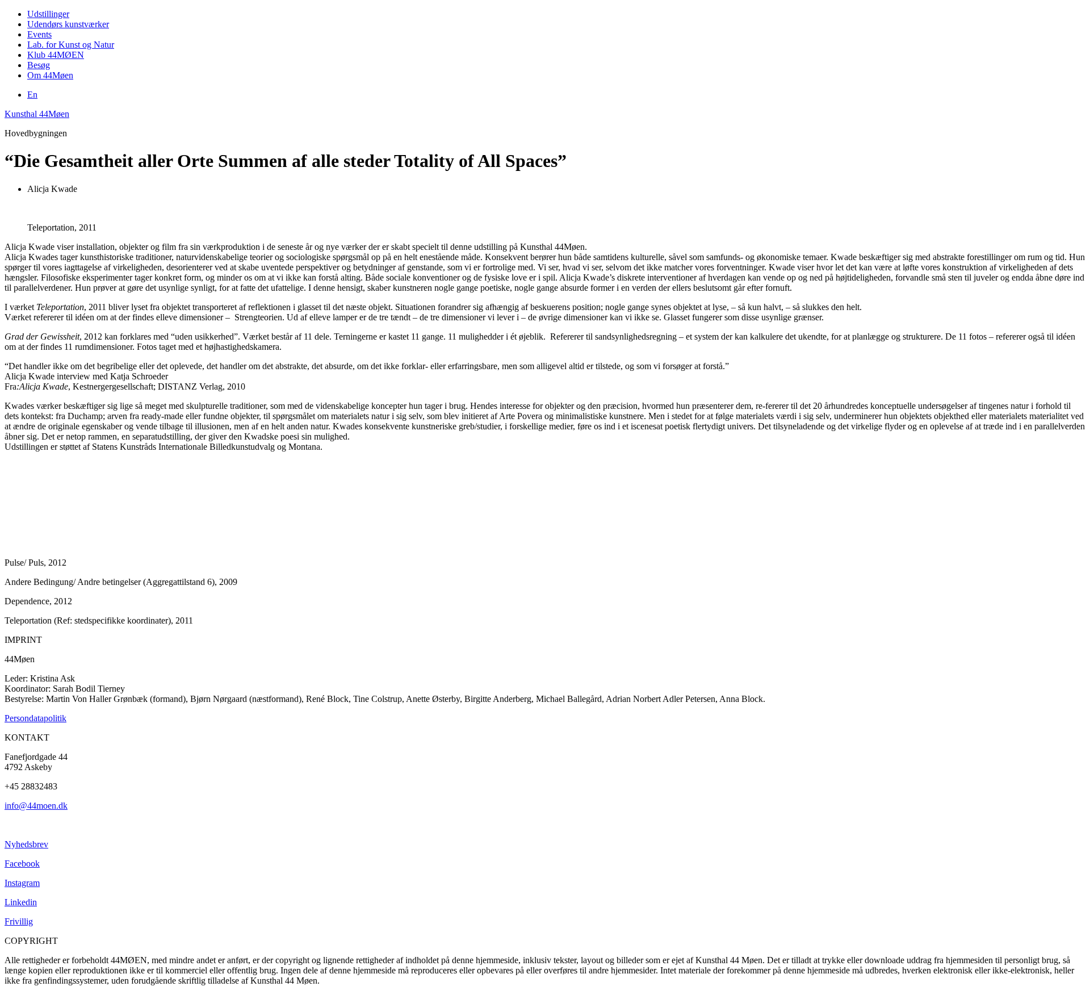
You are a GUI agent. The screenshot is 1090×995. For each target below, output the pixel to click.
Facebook (22, 863)
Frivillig (19, 921)
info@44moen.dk (36, 805)
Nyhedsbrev (26, 844)
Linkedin (21, 902)
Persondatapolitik (35, 718)
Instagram (22, 883)
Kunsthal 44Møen (37, 114)
